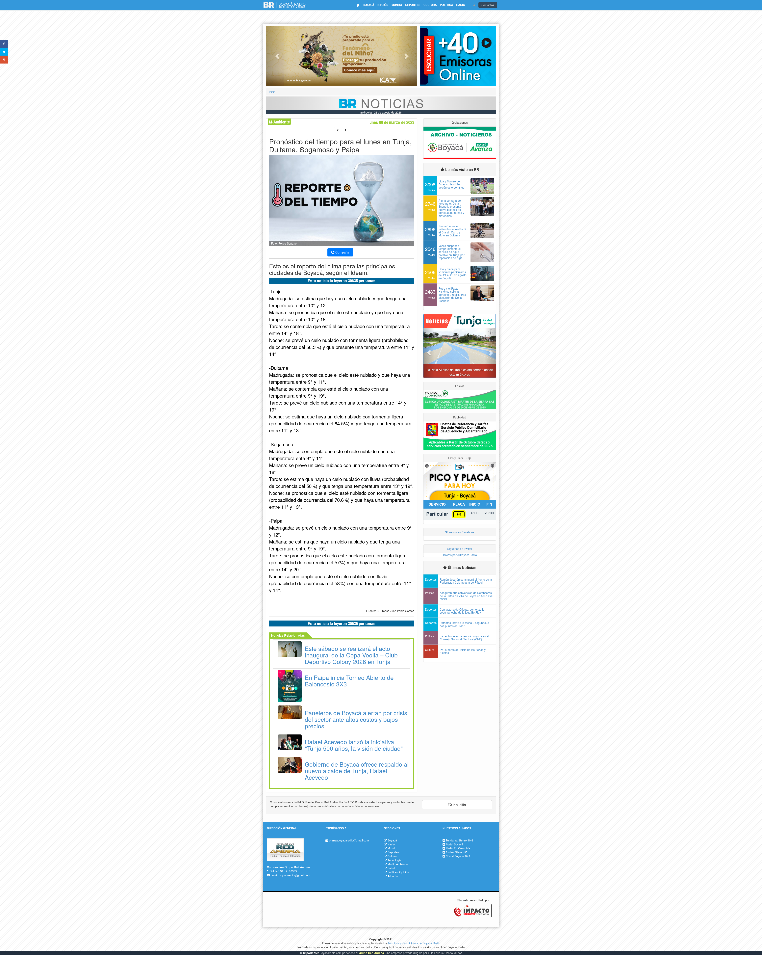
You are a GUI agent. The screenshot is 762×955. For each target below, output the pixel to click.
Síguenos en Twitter (459, 549)
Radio (394, 876)
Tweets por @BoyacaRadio (460, 555)
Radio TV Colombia (458, 848)
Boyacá (392, 840)
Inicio (272, 92)
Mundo (392, 848)
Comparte (342, 252)
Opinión (404, 872)
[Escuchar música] (458, 56)
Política (392, 872)
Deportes (393, 852)
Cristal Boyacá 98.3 (458, 856)
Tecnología (394, 860)
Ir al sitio (459, 804)
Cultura (392, 856)
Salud (391, 868)
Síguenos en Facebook (459, 532)
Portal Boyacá (454, 844)
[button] (277, 56)
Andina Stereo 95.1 (458, 852)
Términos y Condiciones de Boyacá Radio (414, 943)
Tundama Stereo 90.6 (459, 840)
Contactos (487, 5)
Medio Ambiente (398, 864)
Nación (392, 844)
